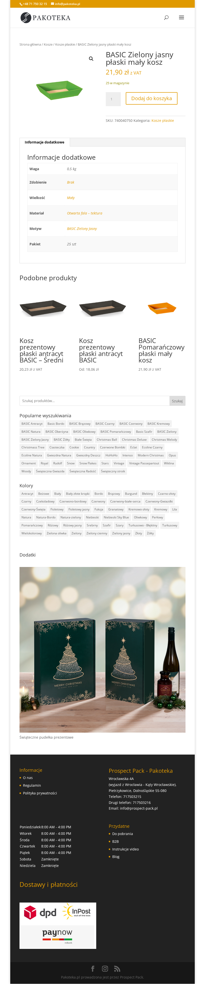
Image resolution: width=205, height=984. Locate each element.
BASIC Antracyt (32, 424)
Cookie (74, 447)
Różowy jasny (72, 525)
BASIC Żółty (62, 439)
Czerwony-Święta (34, 509)
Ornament (29, 463)
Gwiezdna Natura (59, 455)
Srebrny (92, 525)
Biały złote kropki (78, 494)
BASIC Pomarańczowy (115, 431)
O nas (28, 777)
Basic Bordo (56, 424)
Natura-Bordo (46, 517)
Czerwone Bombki (112, 447)
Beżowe (43, 494)
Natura (26, 517)
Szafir (107, 525)
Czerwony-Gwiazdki (159, 501)
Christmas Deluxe (134, 439)
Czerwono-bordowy (73, 501)
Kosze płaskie (65, 44)
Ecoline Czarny (152, 447)
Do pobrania (122, 833)
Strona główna (30, 44)
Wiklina (169, 463)
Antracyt (27, 494)
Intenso (127, 455)
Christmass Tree (33, 447)
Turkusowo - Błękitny (142, 525)
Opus (172, 455)
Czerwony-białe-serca (125, 501)
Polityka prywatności (40, 793)
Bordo (98, 494)
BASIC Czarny (105, 424)
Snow (70, 463)
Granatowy (116, 509)
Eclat (133, 447)
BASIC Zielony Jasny (82, 228)
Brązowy (114, 494)
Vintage (119, 463)
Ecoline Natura (32, 455)
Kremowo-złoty (138, 509)
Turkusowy (169, 525)
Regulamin (32, 785)
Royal (44, 463)
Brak (70, 182)
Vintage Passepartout (144, 463)
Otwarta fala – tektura (84, 213)
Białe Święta (83, 439)
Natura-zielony (70, 517)
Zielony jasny (121, 533)
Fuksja (98, 509)
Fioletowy (57, 509)
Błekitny (147, 494)
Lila (174, 509)
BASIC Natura (31, 431)
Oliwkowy (140, 517)
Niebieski (92, 517)
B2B (115, 841)
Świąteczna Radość (83, 471)
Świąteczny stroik (113, 471)
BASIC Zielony (166, 431)
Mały (70, 197)
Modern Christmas (151, 455)
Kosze (48, 44)
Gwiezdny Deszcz (88, 455)
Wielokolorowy (32, 533)
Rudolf (57, 463)
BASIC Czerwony (131, 424)
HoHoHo (112, 455)
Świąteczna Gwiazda (50, 471)
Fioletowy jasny (79, 509)
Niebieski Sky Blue (116, 517)
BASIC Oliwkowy (84, 431)
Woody (26, 471)
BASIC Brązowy (79, 424)
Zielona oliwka (56, 533)
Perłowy (157, 517)
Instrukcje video (125, 849)
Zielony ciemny (96, 533)
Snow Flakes (88, 463)
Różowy (53, 525)
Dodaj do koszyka (151, 98)
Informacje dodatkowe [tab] (44, 142)
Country (89, 447)
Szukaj (177, 401)
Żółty (150, 533)
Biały (57, 494)
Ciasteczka (57, 447)
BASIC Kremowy (159, 424)
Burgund (131, 494)
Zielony (77, 533)
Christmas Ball (107, 439)
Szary (120, 525)
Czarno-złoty (167, 494)
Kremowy (160, 509)
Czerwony (98, 501)
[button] (91, 58)
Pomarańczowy (32, 525)
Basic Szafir (144, 431)
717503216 (142, 802)
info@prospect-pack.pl (139, 808)
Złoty (138, 533)
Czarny (26, 501)
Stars (105, 463)
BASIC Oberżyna (57, 431)
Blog (116, 856)
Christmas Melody (164, 439)
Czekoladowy (45, 501)
